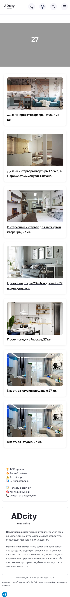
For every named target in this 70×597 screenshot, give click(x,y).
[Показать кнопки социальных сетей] (31, 6)
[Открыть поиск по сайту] (53, 6)
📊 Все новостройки (17, 480)
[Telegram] (4, 594)
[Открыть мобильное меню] (64, 6)
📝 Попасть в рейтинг (18, 487)
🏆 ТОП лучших (15, 469)
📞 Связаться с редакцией (21, 495)
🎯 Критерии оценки (18, 491)
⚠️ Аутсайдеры (15, 477)
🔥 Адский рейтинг (17, 473)
